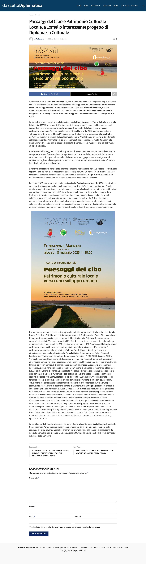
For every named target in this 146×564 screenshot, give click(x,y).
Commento (34, 478)
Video (116, 6)
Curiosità (107, 6)
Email (32, 517)
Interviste (95, 6)
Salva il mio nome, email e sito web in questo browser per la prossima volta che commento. (65, 527)
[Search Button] (143, 5)
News (86, 6)
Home (79, 6)
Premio (134, 6)
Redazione (40, 39)
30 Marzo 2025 (52, 39)
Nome (32, 507)
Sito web (78, 517)
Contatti (125, 6)
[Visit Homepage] (22, 5)
